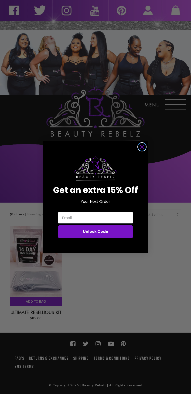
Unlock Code (95, 231)
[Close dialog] (142, 147)
